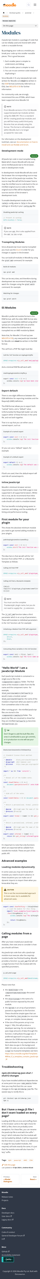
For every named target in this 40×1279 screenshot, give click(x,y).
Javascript (17, 1160)
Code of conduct (8, 1232)
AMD (14, 116)
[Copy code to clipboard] (35, 217)
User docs (6, 1216)
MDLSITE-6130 (15, 86)
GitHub (4, 1251)
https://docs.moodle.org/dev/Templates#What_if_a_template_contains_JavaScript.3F (21, 1056)
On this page (8, 26)
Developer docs (8, 1213)
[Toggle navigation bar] (35, 4)
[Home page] (4, 13)
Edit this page (9, 1165)
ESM (6, 84)
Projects (5, 1200)
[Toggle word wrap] (32, 360)
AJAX (9, 1160)
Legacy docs (6, 1220)
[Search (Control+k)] (29, 5)
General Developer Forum (12, 1235)
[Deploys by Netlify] (8, 1261)
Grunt (18, 250)
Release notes (7, 1197)
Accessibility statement (11, 1255)
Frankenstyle (9, 605)
